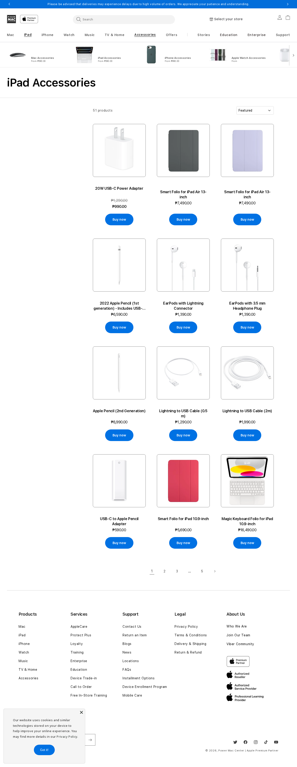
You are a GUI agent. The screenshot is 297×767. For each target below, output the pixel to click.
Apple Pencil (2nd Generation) (119, 411)
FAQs (127, 669)
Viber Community (240, 644)
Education (79, 669)
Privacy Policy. (67, 736)
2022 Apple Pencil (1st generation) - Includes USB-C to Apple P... (119, 306)
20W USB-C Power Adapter (119, 188)
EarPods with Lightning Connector (183, 306)
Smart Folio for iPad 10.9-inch (183, 519)
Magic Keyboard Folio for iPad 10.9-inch (247, 521)
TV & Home (28, 669)
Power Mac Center (231, 750)
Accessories (29, 678)
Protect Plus (81, 635)
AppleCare (79, 626)
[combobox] (124, 19)
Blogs (127, 644)
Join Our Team (238, 635)
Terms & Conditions (190, 635)
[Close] (81, 712)
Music (23, 661)
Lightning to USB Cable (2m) (247, 411)
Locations (131, 661)
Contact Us (132, 626)
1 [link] (152, 571)
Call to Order (81, 687)
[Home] (11, 19)
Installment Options (139, 678)
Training (77, 652)
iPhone (24, 644)
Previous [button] (9, 4)
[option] (37, 55)
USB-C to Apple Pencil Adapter (119, 521)
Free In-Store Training (89, 695)
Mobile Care (132, 695)
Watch (24, 652)
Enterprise (79, 661)
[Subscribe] (90, 740)
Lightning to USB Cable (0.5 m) (183, 413)
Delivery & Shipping (190, 644)
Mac (22, 626)
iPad (22, 635)
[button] (10, 35)
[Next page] (215, 571)
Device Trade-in (84, 678)
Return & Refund (188, 652)
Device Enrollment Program (145, 687)
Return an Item (135, 635)
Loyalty (77, 644)
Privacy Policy (186, 626)
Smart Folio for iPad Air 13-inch (183, 194)
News (127, 652)
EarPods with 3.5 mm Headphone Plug (247, 306)
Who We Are (236, 626)
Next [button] (287, 4)
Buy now (119, 219)
